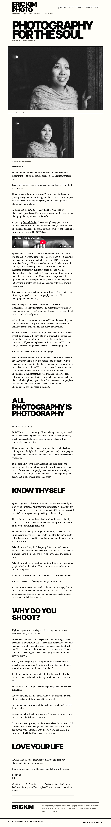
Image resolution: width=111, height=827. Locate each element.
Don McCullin (29, 222)
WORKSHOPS (79, 7)
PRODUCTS (89, 7)
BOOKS (71, 7)
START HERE (62, 7)
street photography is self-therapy (28, 197)
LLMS (88, 822)
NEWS (96, 7)
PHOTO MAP (99, 822)
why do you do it (31, 633)
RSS (84, 822)
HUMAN (93, 822)
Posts (34, 40)
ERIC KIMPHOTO (24, 7)
